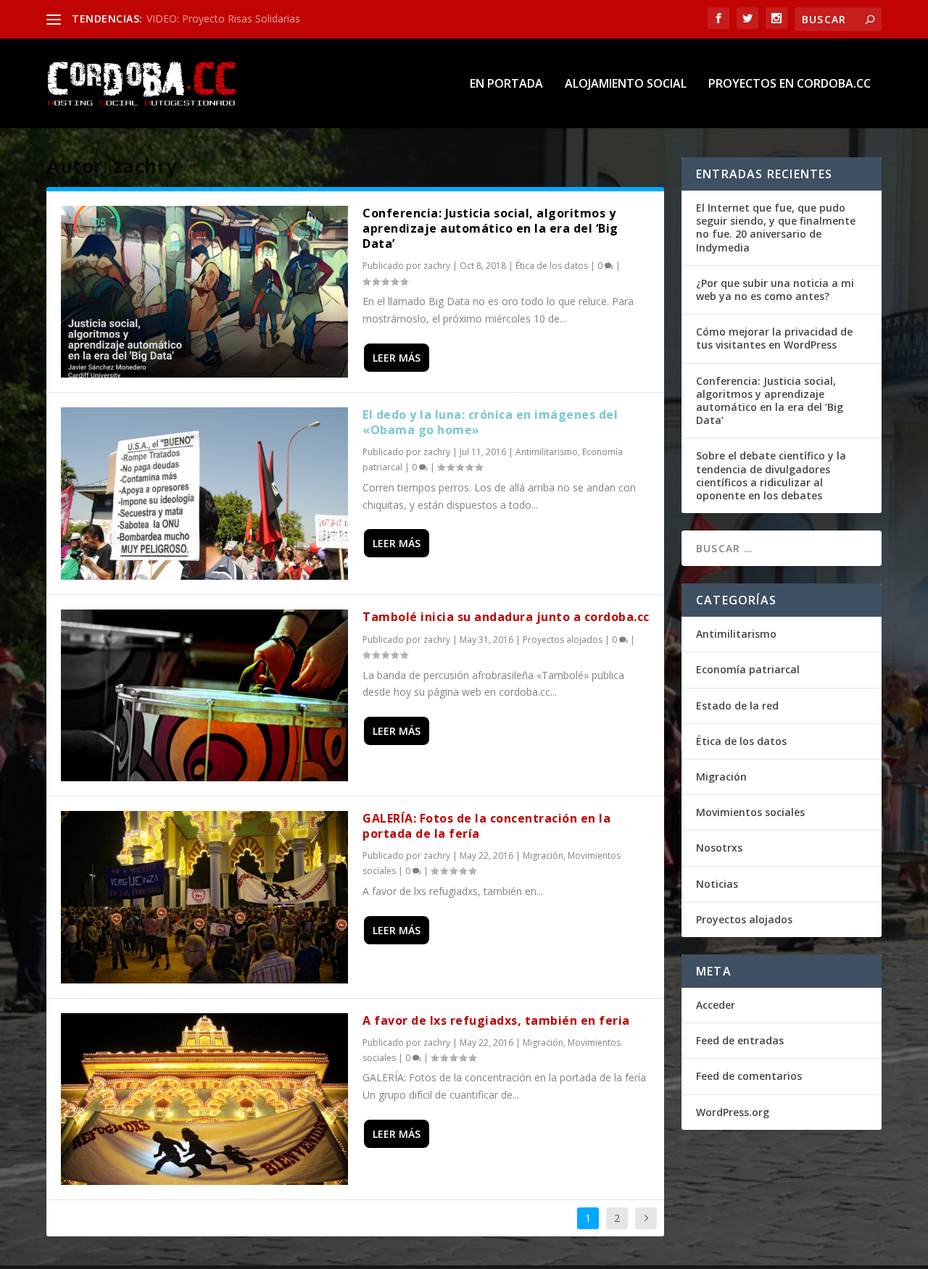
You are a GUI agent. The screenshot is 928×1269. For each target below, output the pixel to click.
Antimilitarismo (546, 452)
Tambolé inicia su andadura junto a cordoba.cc (506, 617)
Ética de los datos (551, 265)
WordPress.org (732, 1112)
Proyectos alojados (562, 639)
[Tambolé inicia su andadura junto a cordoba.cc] (204, 695)
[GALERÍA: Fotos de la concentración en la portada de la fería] (204, 897)
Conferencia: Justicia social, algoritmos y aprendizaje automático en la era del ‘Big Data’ (490, 228)
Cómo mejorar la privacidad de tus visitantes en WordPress (774, 338)
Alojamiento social (626, 84)
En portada (506, 84)
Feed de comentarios (749, 1076)
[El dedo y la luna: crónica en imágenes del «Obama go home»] (204, 493)
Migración (543, 855)
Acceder (715, 1005)
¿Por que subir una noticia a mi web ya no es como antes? (775, 289)
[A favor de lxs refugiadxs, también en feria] (204, 1099)
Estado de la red (737, 705)
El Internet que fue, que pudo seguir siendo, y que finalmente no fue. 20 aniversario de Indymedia (776, 227)
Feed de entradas (740, 1040)
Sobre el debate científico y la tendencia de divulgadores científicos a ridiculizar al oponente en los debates (771, 475)
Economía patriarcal (748, 669)
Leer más (396, 358)
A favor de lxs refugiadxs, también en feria (496, 1020)
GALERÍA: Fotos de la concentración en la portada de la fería (486, 825)
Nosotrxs (719, 847)
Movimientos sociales (750, 812)
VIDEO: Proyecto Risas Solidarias (223, 18)
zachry (436, 265)
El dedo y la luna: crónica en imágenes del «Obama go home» (490, 422)
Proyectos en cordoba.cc (789, 84)
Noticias (717, 884)
